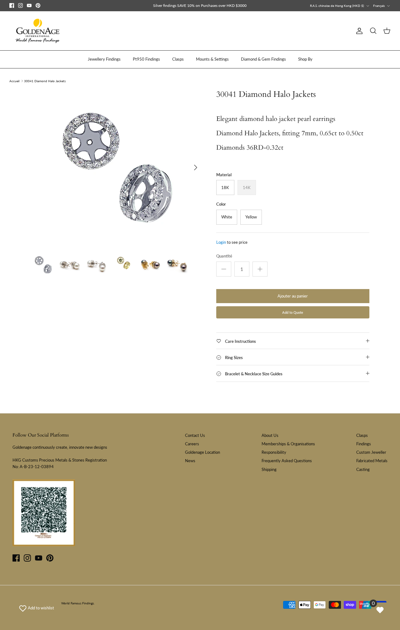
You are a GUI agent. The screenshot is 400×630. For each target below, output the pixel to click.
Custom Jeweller (371, 452)
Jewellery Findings (104, 59)
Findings (363, 443)
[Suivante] (195, 167)
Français (379, 6)
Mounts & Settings (212, 59)
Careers (192, 443)
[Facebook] (11, 5)
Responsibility (274, 452)
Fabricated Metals (372, 460)
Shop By (305, 59)
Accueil (14, 81)
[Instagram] (20, 5)
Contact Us (195, 435)
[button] (36, 608)
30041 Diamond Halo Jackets (45, 81)
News (190, 460)
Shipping (269, 469)
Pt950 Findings (146, 59)
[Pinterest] (38, 5)
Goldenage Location (202, 452)
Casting (363, 469)
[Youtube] (29, 5)
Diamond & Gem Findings (263, 59)
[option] (116, 167)
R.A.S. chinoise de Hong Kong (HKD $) (337, 6)
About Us (270, 435)
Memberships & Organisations (288, 443)
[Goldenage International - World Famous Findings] (37, 31)
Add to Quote (292, 312)
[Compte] (358, 31)
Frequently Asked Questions (287, 460)
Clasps (178, 59)
